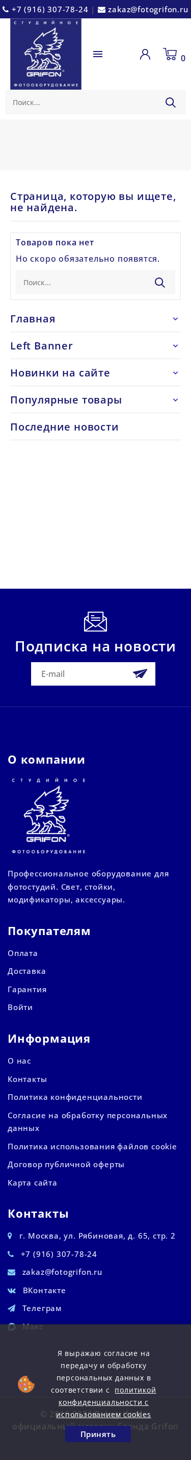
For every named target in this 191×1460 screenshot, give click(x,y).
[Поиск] (170, 102)
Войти (20, 1007)
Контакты (27, 1079)
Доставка (27, 971)
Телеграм (42, 1308)
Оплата (23, 953)
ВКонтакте (44, 1290)
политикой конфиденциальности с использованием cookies (106, 1402)
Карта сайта (33, 1182)
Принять (98, 1434)
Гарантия (27, 989)
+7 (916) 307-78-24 (50, 9)
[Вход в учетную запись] (147, 54)
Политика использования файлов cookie (92, 1146)
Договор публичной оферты (66, 1164)
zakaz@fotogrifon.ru (148, 9)
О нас (19, 1060)
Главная (33, 318)
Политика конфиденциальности (75, 1097)
